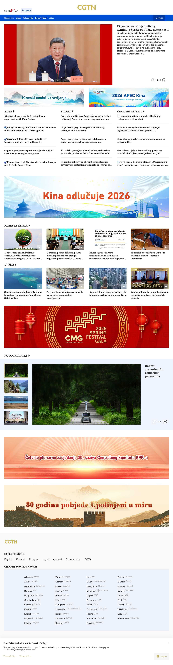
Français (33, 559)
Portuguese (96, 609)
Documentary (73, 559)
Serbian (125, 577)
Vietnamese (128, 618)
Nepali (92, 595)
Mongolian (95, 586)
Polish (92, 604)
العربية (45, 559)
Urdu (122, 613)
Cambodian (31, 600)
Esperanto (33, 618)
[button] (153, 80)
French (62, 577)
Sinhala (124, 581)
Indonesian (68, 609)
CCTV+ (88, 559)
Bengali (30, 590)
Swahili (125, 590)
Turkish (124, 604)
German (63, 581)
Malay (95, 581)
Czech (30, 609)
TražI (161, 18)
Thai (122, 600)
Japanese (63, 618)
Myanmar (97, 590)
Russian (94, 623)
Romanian (95, 618)
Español (20, 559)
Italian (62, 613)
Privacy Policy (9, 656)
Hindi (60, 600)
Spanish (125, 586)
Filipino (31, 623)
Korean (62, 623)
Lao (90, 577)
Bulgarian (33, 595)
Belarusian (34, 586)
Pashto (92, 613)
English (8, 559)
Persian (93, 600)
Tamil (123, 595)
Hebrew (62, 595)
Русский (57, 559)
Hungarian (64, 604)
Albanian (31, 577)
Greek (62, 586)
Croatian (32, 604)
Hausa (61, 590)
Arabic (30, 581)
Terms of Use (25, 656)
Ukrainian (127, 609)
